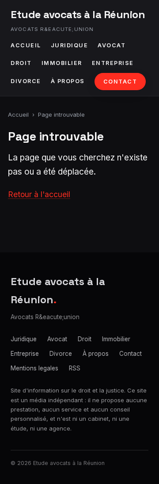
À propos (68, 81)
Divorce (26, 81)
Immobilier (62, 63)
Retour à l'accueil (39, 194)
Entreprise (113, 63)
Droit (21, 63)
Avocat (111, 45)
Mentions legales (34, 368)
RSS (74, 368)
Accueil (26, 45)
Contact (120, 81)
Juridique (69, 45)
